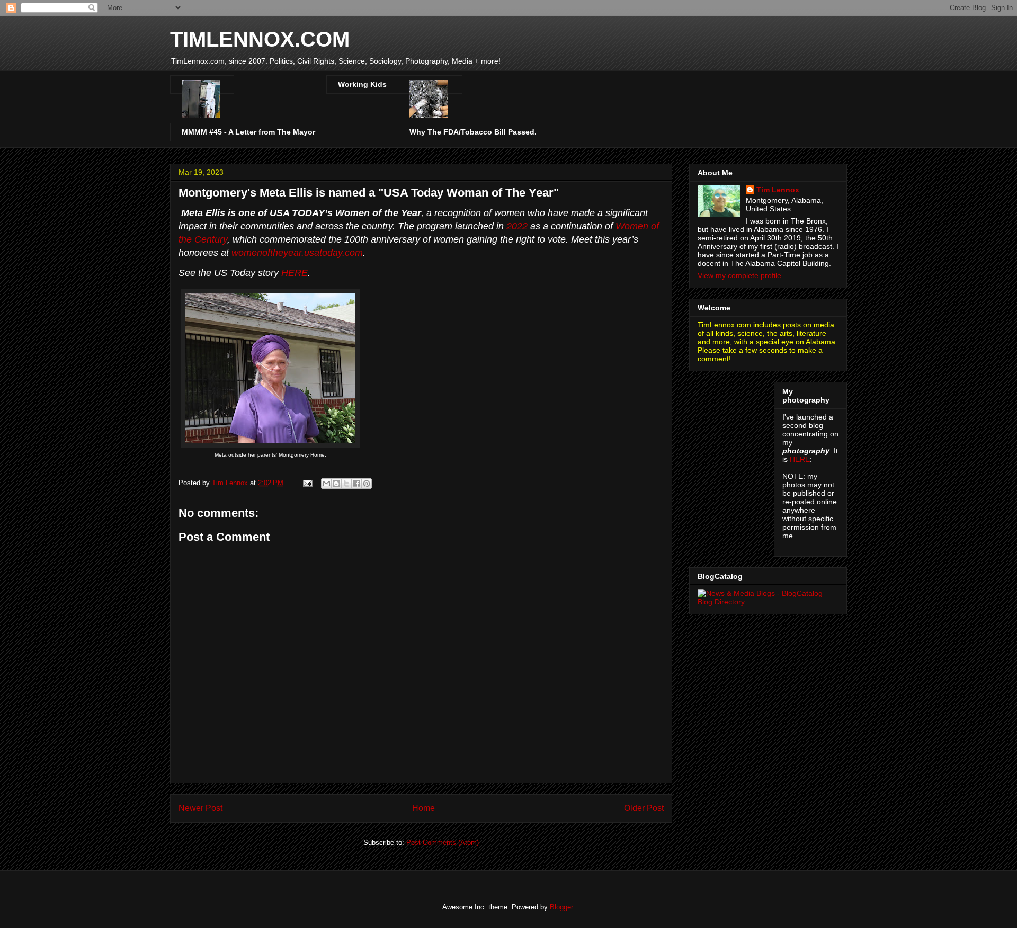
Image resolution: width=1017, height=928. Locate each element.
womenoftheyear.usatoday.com (297, 252)
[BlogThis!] (336, 483)
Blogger (561, 907)
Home (423, 808)
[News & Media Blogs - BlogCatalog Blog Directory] (768, 601)
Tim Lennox (777, 189)
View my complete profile (739, 275)
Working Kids (362, 84)
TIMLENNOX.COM (260, 39)
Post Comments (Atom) (442, 842)
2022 (517, 226)
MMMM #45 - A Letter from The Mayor (248, 132)
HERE (294, 272)
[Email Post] (307, 483)
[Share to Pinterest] (366, 483)
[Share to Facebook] (356, 483)
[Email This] (326, 483)
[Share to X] (346, 483)
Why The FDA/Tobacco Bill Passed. (473, 132)
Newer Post (200, 808)
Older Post (644, 808)
